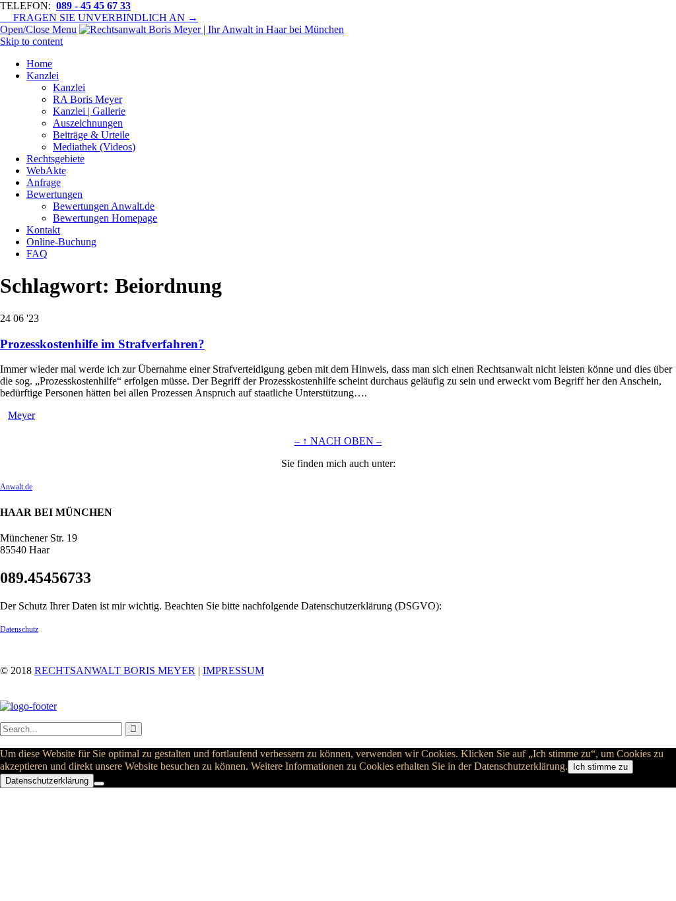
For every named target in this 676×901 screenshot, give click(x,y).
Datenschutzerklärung (46, 781)
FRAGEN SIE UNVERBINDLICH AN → (99, 17)
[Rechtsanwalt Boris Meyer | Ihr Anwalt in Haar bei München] (211, 29)
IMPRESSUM (233, 670)
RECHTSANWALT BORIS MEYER (114, 670)
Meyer (21, 415)
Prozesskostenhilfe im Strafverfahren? (102, 344)
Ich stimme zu (600, 767)
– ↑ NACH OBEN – (338, 441)
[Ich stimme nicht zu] (99, 784)
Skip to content (31, 41)
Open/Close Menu (38, 29)
